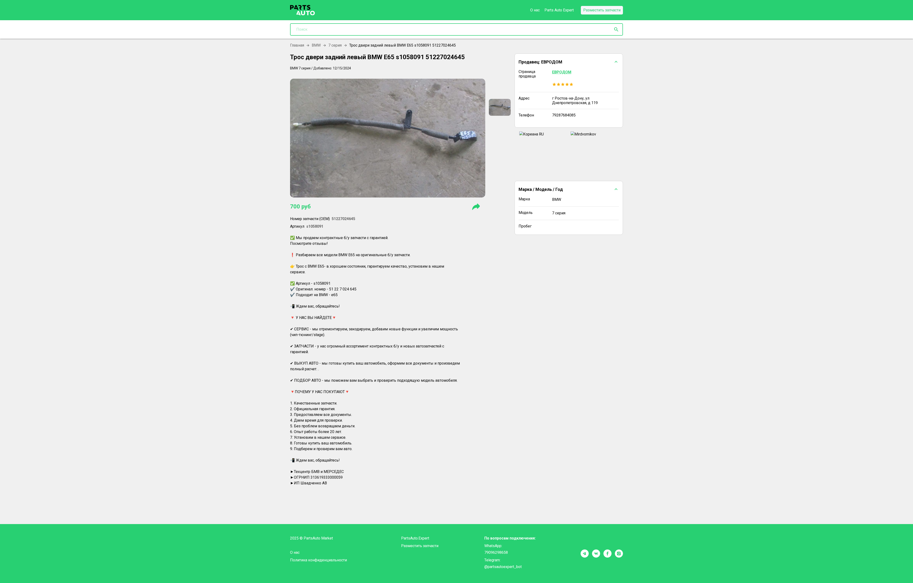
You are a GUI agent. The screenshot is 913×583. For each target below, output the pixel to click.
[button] (569, 61)
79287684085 (564, 115)
